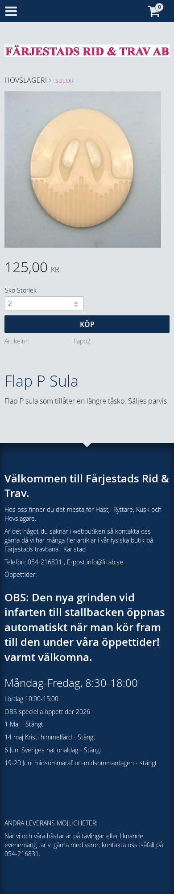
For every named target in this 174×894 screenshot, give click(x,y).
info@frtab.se (105, 562)
